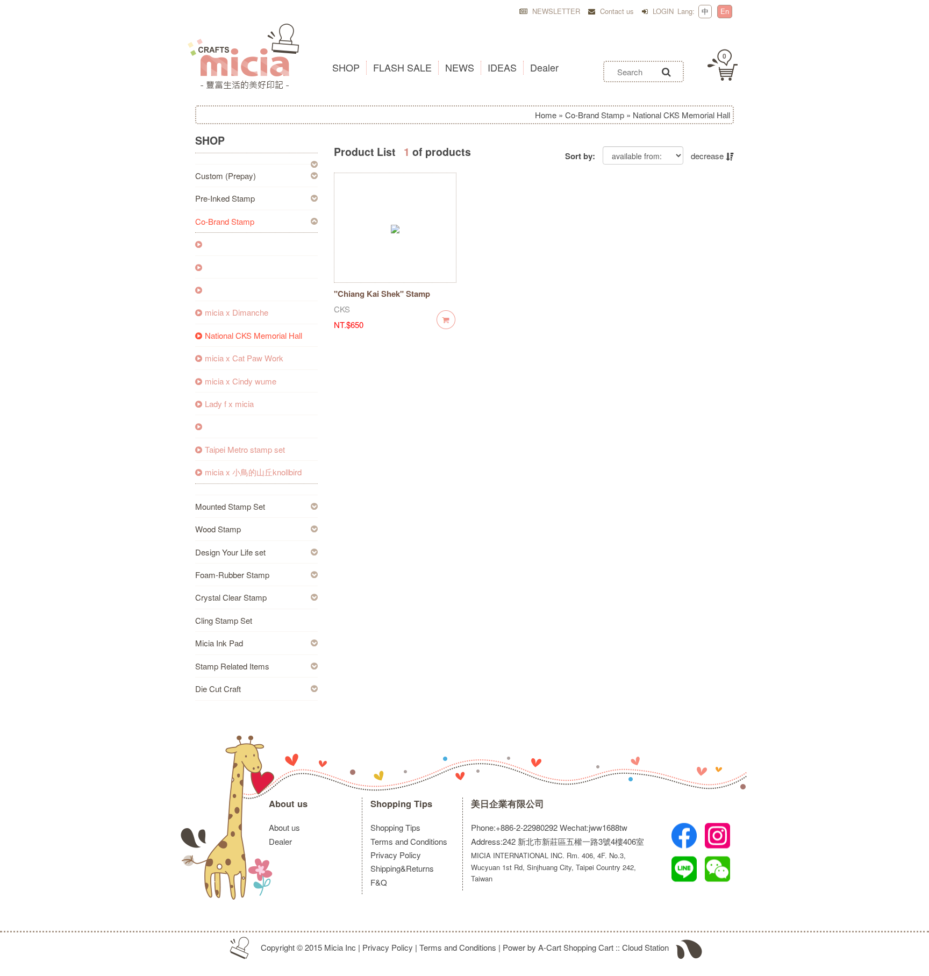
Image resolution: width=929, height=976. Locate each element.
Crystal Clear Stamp (231, 597)
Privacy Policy (395, 854)
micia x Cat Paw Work (244, 358)
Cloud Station (645, 947)
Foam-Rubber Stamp (232, 574)
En (724, 11)
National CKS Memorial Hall (253, 335)
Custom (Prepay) (225, 175)
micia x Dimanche (236, 312)
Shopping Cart (588, 947)
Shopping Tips (401, 803)
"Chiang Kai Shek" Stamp (382, 294)
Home (545, 114)
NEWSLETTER (555, 11)
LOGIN (662, 11)
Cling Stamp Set (223, 620)
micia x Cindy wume (240, 381)
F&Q (378, 882)
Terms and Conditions (408, 841)
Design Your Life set (230, 552)
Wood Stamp (218, 529)
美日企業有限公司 (507, 803)
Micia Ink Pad (219, 643)
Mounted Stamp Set (230, 506)
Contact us (616, 11)
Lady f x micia (229, 403)
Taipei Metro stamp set (245, 449)
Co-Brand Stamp (594, 114)
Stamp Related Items (232, 666)
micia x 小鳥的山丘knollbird (253, 472)
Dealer (280, 841)
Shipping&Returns (402, 868)
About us (288, 803)
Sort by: (580, 156)
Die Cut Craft (218, 688)
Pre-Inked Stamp (225, 198)
